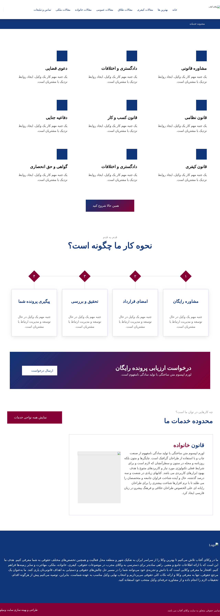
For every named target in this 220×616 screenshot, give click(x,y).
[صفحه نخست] (212, 24)
